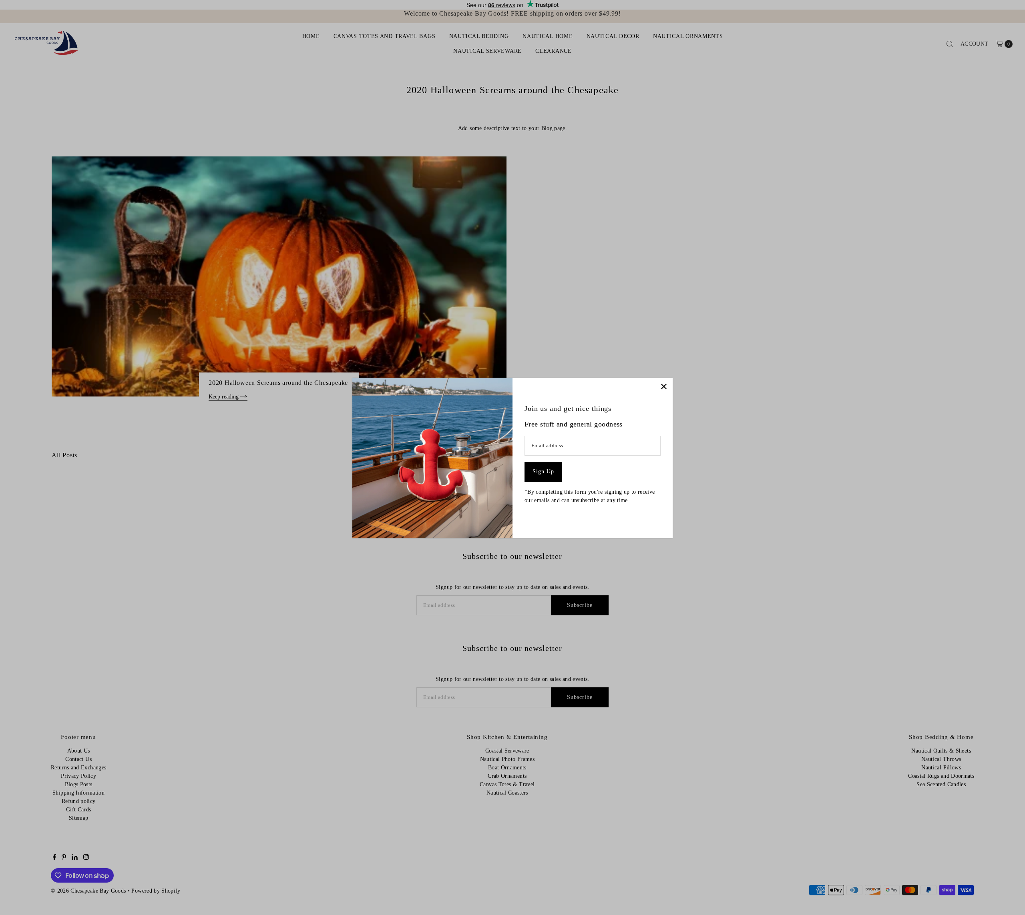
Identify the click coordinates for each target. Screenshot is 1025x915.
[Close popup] (664, 387)
